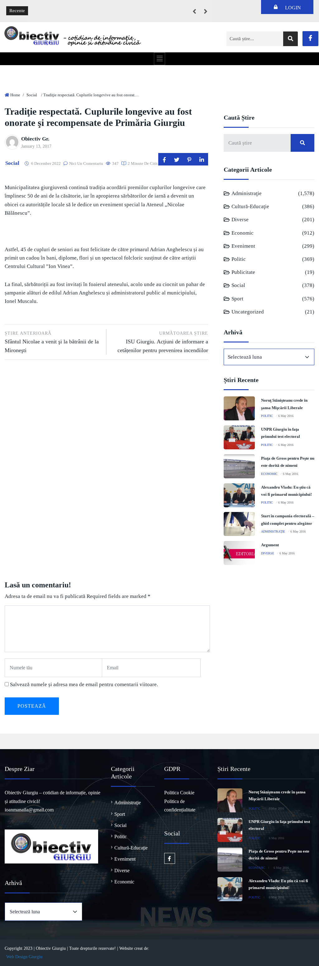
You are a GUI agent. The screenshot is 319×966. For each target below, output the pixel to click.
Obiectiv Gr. (35, 139)
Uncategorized (247, 312)
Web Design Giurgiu (24, 956)
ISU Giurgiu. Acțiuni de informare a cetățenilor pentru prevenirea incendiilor (162, 342)
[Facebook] (310, 38)
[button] (159, 58)
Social (31, 95)
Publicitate (243, 272)
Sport (237, 299)
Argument (270, 545)
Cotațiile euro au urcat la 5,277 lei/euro (71, 6)
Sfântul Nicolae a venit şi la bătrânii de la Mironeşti (52, 342)
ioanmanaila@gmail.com (29, 809)
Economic (242, 233)
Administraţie (246, 193)
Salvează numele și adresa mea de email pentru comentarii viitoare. (84, 684)
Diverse (240, 219)
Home (15, 95)
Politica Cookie (179, 792)
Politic (238, 259)
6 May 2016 (285, 416)
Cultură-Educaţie (250, 206)
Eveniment (243, 246)
